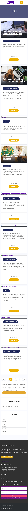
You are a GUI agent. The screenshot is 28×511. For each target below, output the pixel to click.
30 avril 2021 (14, 183)
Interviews (4, 431)
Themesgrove (11, 505)
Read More (13, 59)
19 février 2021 (15, 337)
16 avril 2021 (14, 215)
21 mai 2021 (14, 107)
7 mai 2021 (14, 136)
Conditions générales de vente (8, 469)
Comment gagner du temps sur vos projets (12, 32)
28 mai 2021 (14, 56)
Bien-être (6, 121)
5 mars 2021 (14, 307)
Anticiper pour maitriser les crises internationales (14, 80)
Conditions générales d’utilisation (9, 467)
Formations (4, 426)
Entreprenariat (8, 41)
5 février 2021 (14, 367)
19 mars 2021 (14, 276)
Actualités (6, 88)
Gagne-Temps (15, 41)
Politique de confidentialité (8, 470)
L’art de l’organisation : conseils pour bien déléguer (13, 156)
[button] (14, 392)
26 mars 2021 (14, 245)
